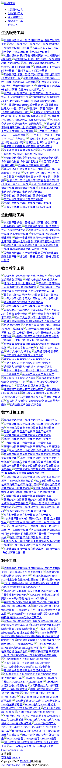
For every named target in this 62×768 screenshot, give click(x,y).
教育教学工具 (15, 17)
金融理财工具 (15, 13)
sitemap (16, 757)
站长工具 (13, 24)
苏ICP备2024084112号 (13, 765)
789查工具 (25, 761)
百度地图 (6, 757)
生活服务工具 (15, 9)
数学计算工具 (15, 21)
